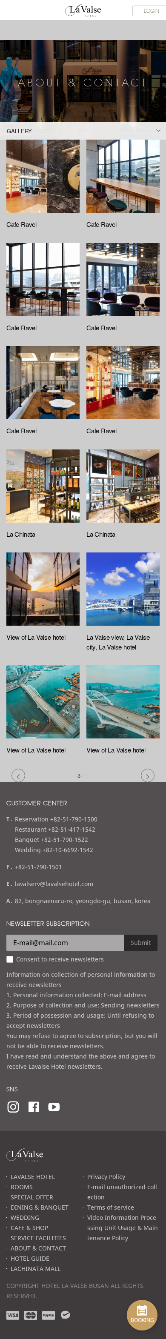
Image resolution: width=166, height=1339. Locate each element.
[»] (148, 775)
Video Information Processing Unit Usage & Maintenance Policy (122, 1227)
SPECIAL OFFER (32, 1197)
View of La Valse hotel (36, 636)
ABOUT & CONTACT (38, 1248)
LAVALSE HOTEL (33, 1177)
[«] (18, 775)
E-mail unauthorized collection (122, 1192)
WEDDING (25, 1217)
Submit (141, 942)
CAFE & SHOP (29, 1228)
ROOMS (22, 1187)
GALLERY (19, 131)
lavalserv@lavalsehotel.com (54, 884)
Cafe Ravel (21, 224)
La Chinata (20, 533)
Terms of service (110, 1207)
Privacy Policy (106, 1177)
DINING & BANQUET (40, 1207)
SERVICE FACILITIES (38, 1238)
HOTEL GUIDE (30, 1258)
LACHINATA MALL (35, 1269)
